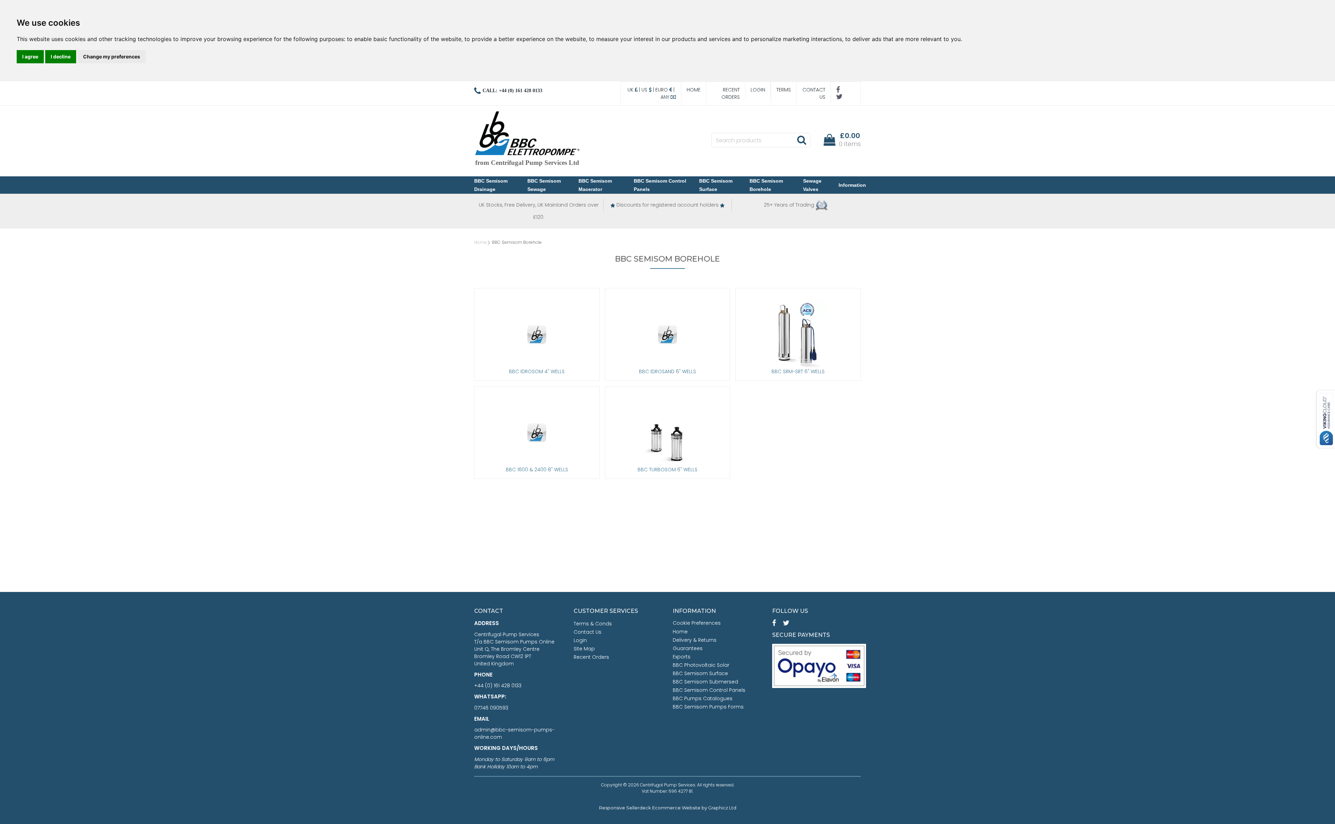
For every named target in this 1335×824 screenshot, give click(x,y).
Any (666, 97)
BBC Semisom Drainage (491, 185)
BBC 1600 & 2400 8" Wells (537, 469)
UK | (634, 89)
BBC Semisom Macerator (595, 185)
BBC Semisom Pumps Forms (708, 706)
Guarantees (688, 648)
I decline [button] (61, 56)
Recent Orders (730, 93)
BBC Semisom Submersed (705, 681)
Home (694, 89)
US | (648, 89)
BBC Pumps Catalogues (703, 698)
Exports (681, 656)
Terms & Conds (593, 623)
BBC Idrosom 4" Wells (537, 371)
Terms (783, 89)
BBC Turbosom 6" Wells (667, 469)
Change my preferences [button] (111, 56)
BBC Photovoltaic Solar (701, 665)
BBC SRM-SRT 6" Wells (798, 371)
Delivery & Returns (695, 640)
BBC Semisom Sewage (544, 185)
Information (852, 185)
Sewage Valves (812, 185)
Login (758, 89)
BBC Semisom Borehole (766, 185)
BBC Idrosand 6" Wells (667, 371)
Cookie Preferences (697, 622)
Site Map (584, 648)
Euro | (665, 89)
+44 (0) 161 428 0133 (497, 685)
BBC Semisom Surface (716, 185)
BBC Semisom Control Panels (660, 185)
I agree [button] (30, 56)
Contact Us (813, 93)
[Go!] (801, 139)
